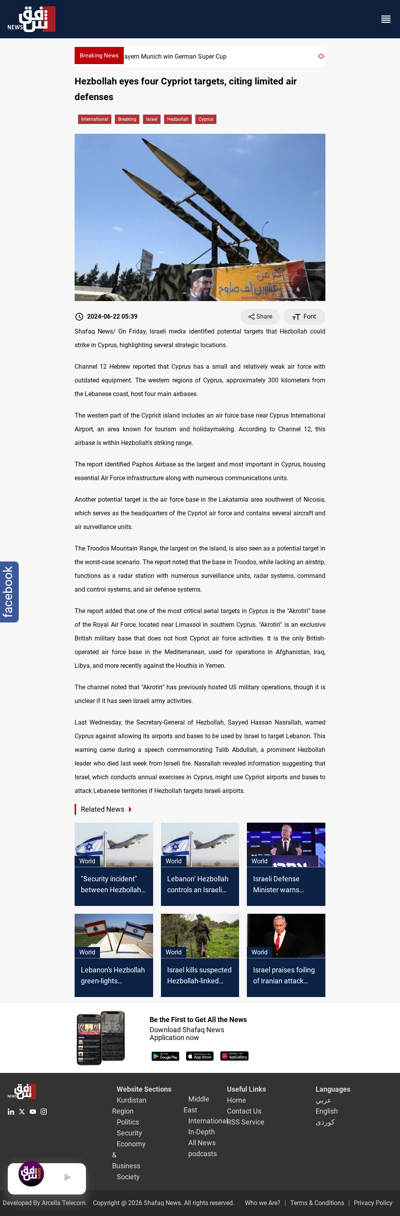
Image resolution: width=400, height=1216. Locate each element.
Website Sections (144, 1089)
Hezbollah (178, 119)
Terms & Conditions (317, 1203)
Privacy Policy (373, 1203)
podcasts (202, 1154)
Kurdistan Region (129, 1105)
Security (129, 1133)
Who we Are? (262, 1203)
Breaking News (99, 55)
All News (202, 1143)
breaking (127, 119)
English (327, 1111)
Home (236, 1100)
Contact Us (244, 1111)
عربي (324, 1100)
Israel (151, 119)
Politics (128, 1122)
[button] (319, 59)
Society (128, 1177)
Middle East (196, 1104)
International (94, 119)
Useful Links (246, 1089)
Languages (333, 1089)
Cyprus (205, 119)
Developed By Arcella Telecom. (45, 1203)
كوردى (325, 1122)
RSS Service (245, 1122)
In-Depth (201, 1132)
